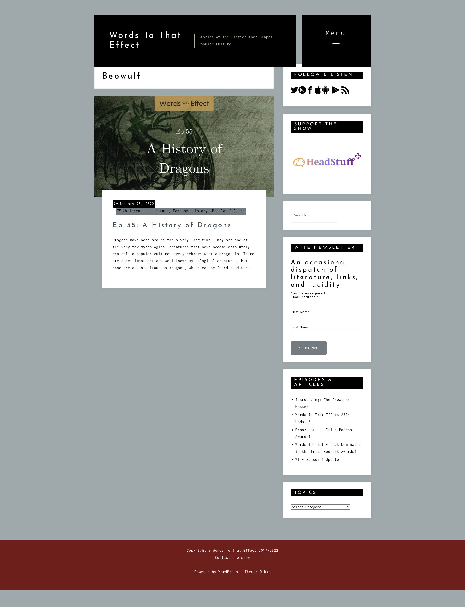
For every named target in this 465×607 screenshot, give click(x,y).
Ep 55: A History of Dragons (172, 225)
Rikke (265, 572)
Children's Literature (146, 211)
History (200, 211)
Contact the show (232, 557)
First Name (300, 312)
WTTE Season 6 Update (317, 459)
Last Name (300, 327)
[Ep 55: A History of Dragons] (184, 146)
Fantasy (180, 211)
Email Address (304, 297)
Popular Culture (228, 211)
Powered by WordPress (216, 572)
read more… (241, 268)
